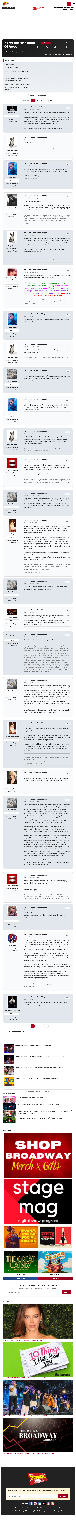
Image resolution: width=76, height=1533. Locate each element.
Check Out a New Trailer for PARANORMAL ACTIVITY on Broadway (38, 1104)
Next (51, 100)
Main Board (46, 43)
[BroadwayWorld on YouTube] (53, 1503)
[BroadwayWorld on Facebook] (31, 1503)
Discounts (56, 1278)
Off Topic (67, 43)
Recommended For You (11, 1040)
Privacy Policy (59, 1511)
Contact (29, 1508)
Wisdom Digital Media (33, 1511)
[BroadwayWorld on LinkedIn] (39, 1503)
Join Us (36, 1508)
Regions (52, 1508)
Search (50, 47)
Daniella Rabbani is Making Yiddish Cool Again (32, 1097)
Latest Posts (57, 43)
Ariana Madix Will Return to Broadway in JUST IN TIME (22, 1340)
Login (64, 3)
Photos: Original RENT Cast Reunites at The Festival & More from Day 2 (29, 1416)
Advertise (17, 1508)
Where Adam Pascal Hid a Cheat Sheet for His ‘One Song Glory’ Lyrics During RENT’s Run (17, 87)
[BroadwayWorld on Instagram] (35, 1503)
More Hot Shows (20, 1278)
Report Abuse (60, 47)
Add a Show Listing (8, 8)
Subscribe (42, 96)
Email (32, 96)
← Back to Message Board (13, 52)
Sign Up (63, 1496)
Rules (70, 47)
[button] (69, 4)
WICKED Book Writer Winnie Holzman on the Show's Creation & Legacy (40, 1118)
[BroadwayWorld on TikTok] (44, 1503)
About (23, 1508)
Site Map (59, 1508)
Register (58, 3)
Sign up (67, 1292)
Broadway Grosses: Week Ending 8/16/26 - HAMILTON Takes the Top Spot (30, 1453)
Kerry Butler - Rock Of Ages (34, 107)
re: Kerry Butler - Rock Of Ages (35, 137)
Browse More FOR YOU (37, 1091)
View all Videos (8, 1126)
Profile (12, 116)
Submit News (44, 1508)
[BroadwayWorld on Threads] (48, 1503)
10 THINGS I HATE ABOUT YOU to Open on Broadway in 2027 (25, 1378)
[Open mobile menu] (74, 4)
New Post (42, 47)
